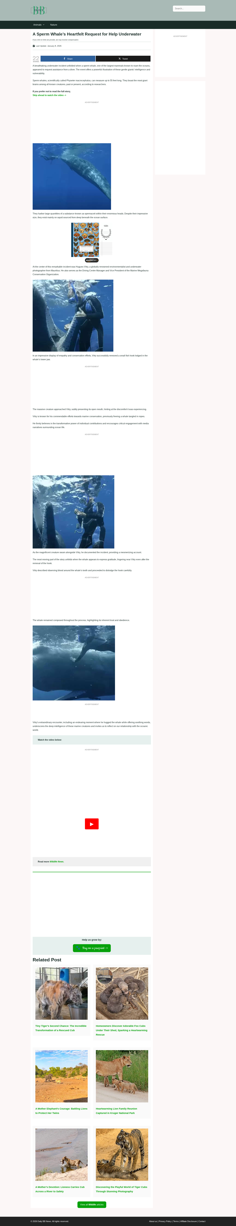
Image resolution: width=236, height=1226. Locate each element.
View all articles (92, 1204)
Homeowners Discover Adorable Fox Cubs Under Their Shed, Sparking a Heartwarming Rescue (121, 1030)
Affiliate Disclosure (188, 1221)
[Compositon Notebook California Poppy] (91, 263)
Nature (53, 24)
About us (153, 1221)
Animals (37, 24)
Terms (176, 1221)
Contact (201, 1221)
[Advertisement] (92, 124)
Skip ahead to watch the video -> (49, 95)
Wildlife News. (57, 861)
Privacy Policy (165, 1221)
